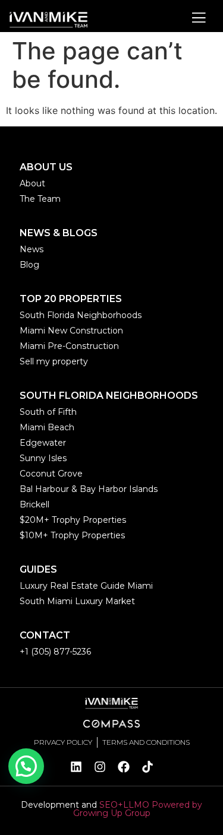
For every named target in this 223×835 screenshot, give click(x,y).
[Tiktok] (147, 767)
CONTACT (45, 635)
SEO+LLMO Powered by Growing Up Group (138, 808)
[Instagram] (100, 767)
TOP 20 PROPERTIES (71, 298)
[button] (26, 766)
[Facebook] (124, 767)
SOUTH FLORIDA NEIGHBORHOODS (109, 395)
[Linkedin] (76, 767)
